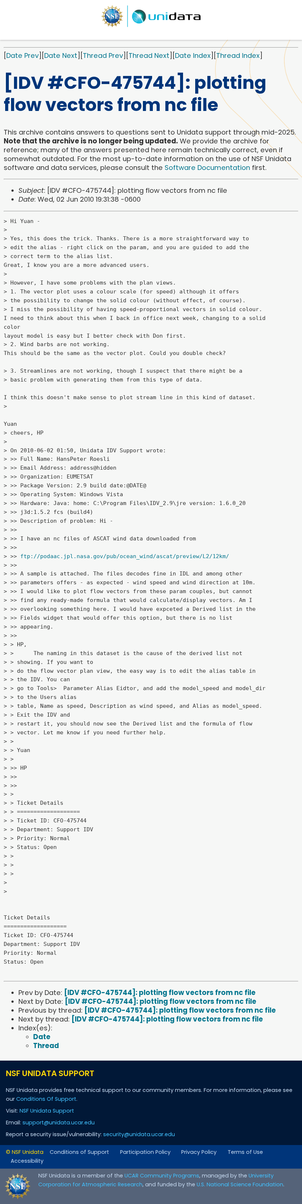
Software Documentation (207, 167)
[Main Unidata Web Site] (151, 16)
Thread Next (149, 55)
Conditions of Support (79, 1152)
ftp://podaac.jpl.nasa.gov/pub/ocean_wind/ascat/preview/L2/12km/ (124, 556)
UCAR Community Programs (161, 1175)
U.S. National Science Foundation (240, 1184)
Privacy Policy (199, 1152)
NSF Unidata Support (47, 1110)
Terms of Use (245, 1152)
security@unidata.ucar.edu (139, 1134)
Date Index (193, 55)
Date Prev (22, 55)
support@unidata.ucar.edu (58, 1122)
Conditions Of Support (46, 1099)
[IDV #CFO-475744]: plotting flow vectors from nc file (160, 992)
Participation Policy (145, 1152)
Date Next (60, 55)
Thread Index (238, 55)
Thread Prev (103, 55)
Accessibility (27, 1161)
